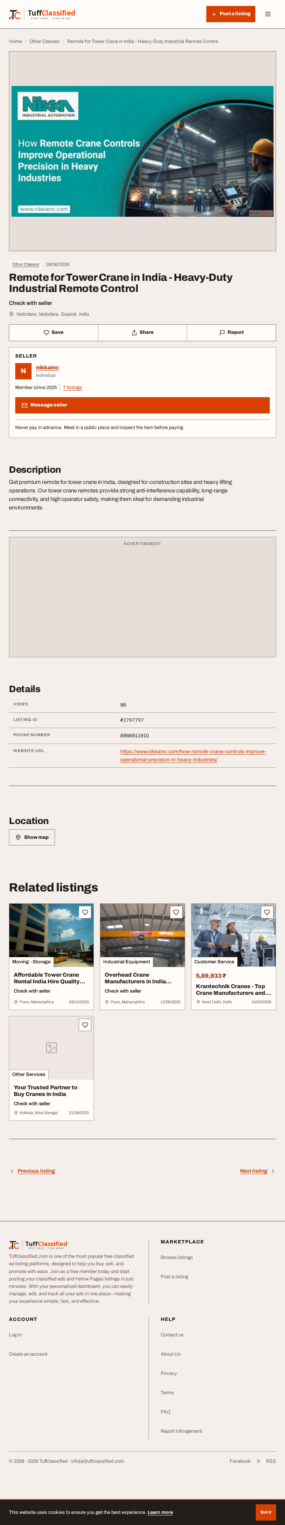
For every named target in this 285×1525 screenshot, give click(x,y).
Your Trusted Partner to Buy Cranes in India (46, 1090)
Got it (266, 1512)
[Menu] (268, 14)
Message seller (48, 405)
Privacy (169, 1373)
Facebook (240, 1461)
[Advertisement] (142, 600)
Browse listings (177, 1257)
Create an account (28, 1354)
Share (147, 332)
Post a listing (174, 1276)
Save (57, 332)
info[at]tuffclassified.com (97, 1461)
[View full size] (142, 151)
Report (235, 332)
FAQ (165, 1412)
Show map (36, 837)
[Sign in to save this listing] (85, 912)
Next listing (253, 1171)
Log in (15, 1335)
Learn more (160, 1512)
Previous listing (36, 1171)
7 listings (72, 387)
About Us (171, 1354)
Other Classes (25, 264)
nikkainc (47, 368)
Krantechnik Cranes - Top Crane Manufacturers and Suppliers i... (230, 993)
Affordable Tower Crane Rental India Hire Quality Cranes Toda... (47, 982)
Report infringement (181, 1431)
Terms (167, 1392)
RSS (271, 1461)
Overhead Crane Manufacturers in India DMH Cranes (135, 982)
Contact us (172, 1335)
